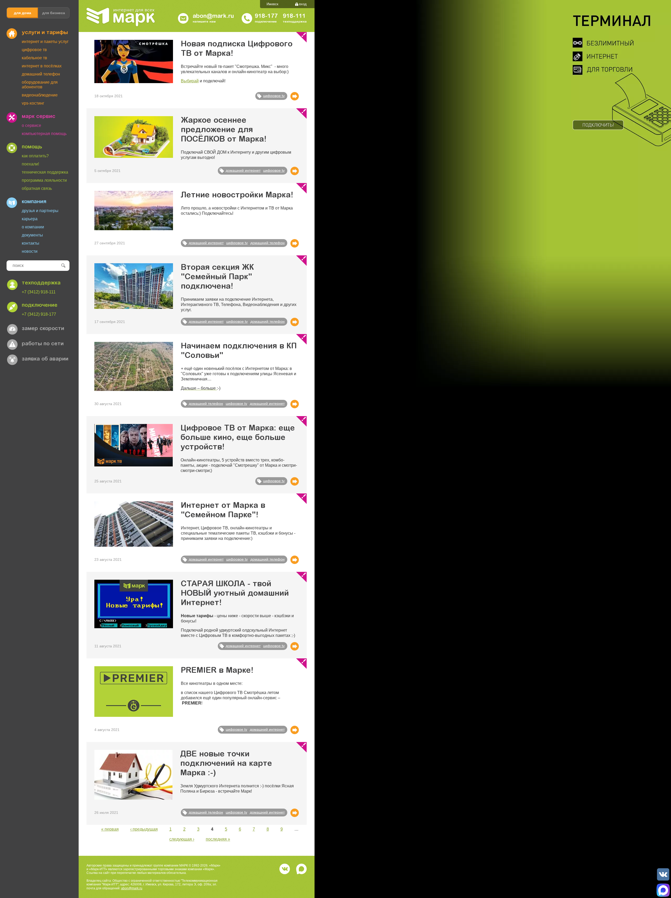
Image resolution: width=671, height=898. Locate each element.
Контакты (30, 243)
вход (303, 4)
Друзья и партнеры (40, 210)
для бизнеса (53, 13)
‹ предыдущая (144, 829)
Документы (32, 235)
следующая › (181, 839)
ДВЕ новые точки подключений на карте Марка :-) (226, 764)
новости (29, 251)
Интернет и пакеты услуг (45, 41)
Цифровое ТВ (34, 49)
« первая (110, 829)
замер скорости (43, 328)
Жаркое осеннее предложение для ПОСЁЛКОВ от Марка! (224, 130)
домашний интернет (243, 170)
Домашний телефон (41, 74)
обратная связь (37, 188)
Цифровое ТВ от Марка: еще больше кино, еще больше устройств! (238, 438)
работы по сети (43, 344)
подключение (39, 305)
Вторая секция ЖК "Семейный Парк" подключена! (217, 277)
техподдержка (41, 283)
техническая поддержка (45, 172)
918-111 (294, 16)
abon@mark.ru (131, 888)
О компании (33, 227)
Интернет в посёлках (42, 66)
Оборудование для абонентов (40, 84)
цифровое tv (274, 96)
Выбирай (190, 81)
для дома (22, 13)
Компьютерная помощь (44, 133)
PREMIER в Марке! (217, 671)
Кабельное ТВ (34, 58)
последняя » (218, 839)
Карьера (29, 219)
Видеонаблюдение (40, 95)
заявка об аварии (45, 359)
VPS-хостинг (33, 103)
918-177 (266, 16)
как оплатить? (35, 156)
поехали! (30, 164)
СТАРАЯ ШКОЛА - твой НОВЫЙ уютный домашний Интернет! (235, 593)
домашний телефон (267, 243)
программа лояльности (44, 180)
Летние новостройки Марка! (237, 196)
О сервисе (31, 125)
